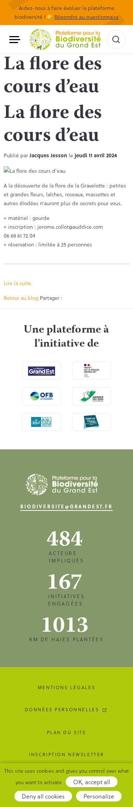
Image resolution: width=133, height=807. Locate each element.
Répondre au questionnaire (86, 17)
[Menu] (17, 39)
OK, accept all (91, 782)
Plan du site (66, 732)
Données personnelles (62, 709)
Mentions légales (66, 687)
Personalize (98, 796)
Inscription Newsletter (66, 754)
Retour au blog (21, 298)
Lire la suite (17, 283)
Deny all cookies (43, 796)
